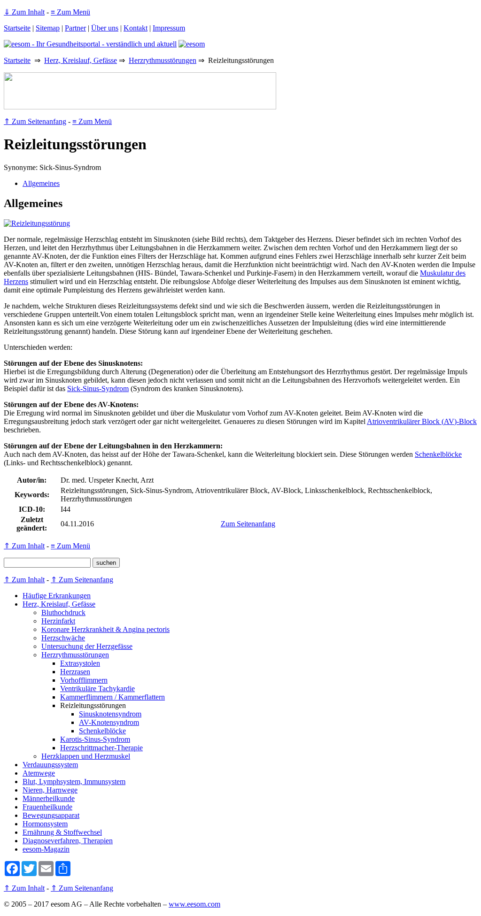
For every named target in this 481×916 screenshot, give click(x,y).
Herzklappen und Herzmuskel (85, 756)
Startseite (17, 28)
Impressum (169, 28)
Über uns (104, 28)
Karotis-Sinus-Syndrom (95, 739)
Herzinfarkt (58, 621)
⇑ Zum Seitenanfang (35, 121)
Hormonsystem (45, 824)
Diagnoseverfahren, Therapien (68, 841)
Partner (75, 28)
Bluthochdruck (63, 612)
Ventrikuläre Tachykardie (97, 689)
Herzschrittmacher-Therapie (101, 748)
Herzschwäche (63, 638)
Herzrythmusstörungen (162, 60)
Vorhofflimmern (84, 680)
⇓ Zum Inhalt (24, 12)
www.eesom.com (194, 904)
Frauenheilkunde (47, 807)
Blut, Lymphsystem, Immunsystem (74, 781)
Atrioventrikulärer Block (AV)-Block (422, 421)
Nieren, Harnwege (50, 790)
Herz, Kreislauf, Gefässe (80, 60)
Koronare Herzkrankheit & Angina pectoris (105, 629)
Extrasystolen (80, 663)
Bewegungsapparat (51, 815)
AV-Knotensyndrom (109, 722)
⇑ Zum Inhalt (24, 546)
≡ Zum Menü (70, 12)
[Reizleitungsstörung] (37, 223)
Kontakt (135, 28)
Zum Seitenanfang (248, 524)
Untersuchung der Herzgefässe (86, 646)
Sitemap (48, 28)
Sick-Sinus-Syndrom (98, 389)
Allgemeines (41, 183)
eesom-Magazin (46, 849)
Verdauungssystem (50, 765)
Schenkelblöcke (438, 454)
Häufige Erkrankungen (57, 596)
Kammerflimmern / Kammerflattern (112, 697)
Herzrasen (75, 672)
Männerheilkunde (49, 798)
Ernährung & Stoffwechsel (62, 832)
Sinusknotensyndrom (110, 714)
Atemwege (39, 773)
